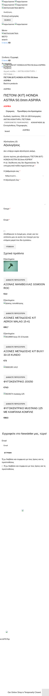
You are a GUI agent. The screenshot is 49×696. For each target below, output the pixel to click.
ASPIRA (7, 89)
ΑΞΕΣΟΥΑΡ (7, 525)
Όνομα (7, 209)
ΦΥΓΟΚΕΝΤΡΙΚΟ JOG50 (18, 381)
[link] (24, 632)
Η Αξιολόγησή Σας (12, 180)
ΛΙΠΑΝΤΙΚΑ (7, 543)
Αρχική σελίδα (10, 71)
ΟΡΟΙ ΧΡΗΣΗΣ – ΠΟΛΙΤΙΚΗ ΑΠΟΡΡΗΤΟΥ (20, 587)
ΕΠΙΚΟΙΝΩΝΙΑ (8, 596)
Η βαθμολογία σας (12, 171)
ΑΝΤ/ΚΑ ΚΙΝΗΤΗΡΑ (26, 71)
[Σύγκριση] (7, 275)
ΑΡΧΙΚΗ (5, 582)
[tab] (16, 122)
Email (7, 220)
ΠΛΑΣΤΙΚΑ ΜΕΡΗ (9, 552)
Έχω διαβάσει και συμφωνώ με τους (23, 460)
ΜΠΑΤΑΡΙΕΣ (7, 548)
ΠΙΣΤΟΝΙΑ (8, 74)
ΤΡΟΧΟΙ (5, 561)
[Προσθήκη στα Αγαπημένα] (19, 275)
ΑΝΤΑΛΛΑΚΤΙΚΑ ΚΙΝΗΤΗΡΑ (14, 521)
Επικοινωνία (24, 501)
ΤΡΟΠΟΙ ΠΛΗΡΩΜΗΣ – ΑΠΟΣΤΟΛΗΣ (18, 591)
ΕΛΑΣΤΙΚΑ (6, 530)
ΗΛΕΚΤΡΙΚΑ (7, 534)
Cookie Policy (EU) (10, 600)
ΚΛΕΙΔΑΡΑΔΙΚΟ (9, 570)
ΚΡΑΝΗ (5, 539)
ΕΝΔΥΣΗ (6, 557)
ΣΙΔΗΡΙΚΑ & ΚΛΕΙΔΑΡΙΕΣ (13, 575)
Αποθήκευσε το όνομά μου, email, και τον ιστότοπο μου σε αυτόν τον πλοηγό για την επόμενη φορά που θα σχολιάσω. (21, 237)
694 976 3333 (7, 616)
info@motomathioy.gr (11, 620)
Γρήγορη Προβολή (13, 275)
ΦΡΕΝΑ (5, 566)
